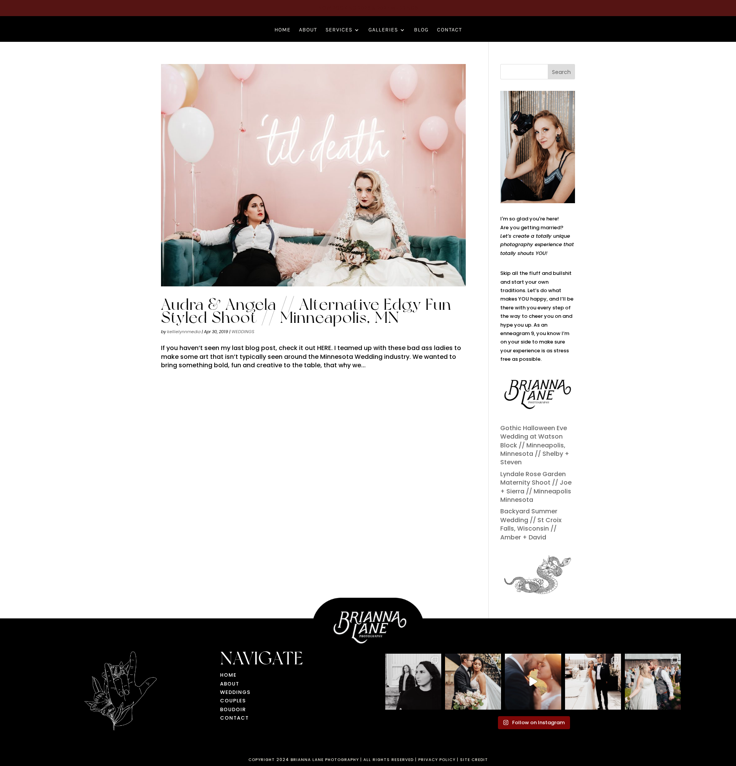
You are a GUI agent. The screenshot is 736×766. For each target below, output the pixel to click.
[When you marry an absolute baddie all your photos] (593, 682)
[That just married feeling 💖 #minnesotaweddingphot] (653, 682)
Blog (421, 30)
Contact (449, 30)
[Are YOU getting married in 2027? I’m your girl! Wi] (533, 682)
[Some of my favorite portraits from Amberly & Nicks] (473, 682)
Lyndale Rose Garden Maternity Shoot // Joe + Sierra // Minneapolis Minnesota (536, 487)
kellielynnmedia (183, 332)
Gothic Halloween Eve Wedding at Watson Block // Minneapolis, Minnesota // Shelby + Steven (534, 445)
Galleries (383, 30)
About (308, 30)
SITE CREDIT (474, 760)
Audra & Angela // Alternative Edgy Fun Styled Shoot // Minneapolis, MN (306, 310)
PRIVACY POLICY (436, 760)
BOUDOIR (233, 709)
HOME (228, 675)
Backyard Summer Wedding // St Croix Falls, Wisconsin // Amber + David (531, 524)
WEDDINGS (243, 332)
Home (282, 30)
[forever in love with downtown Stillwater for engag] (413, 682)
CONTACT (234, 718)
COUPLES (233, 700)
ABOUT (229, 683)
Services (338, 30)
